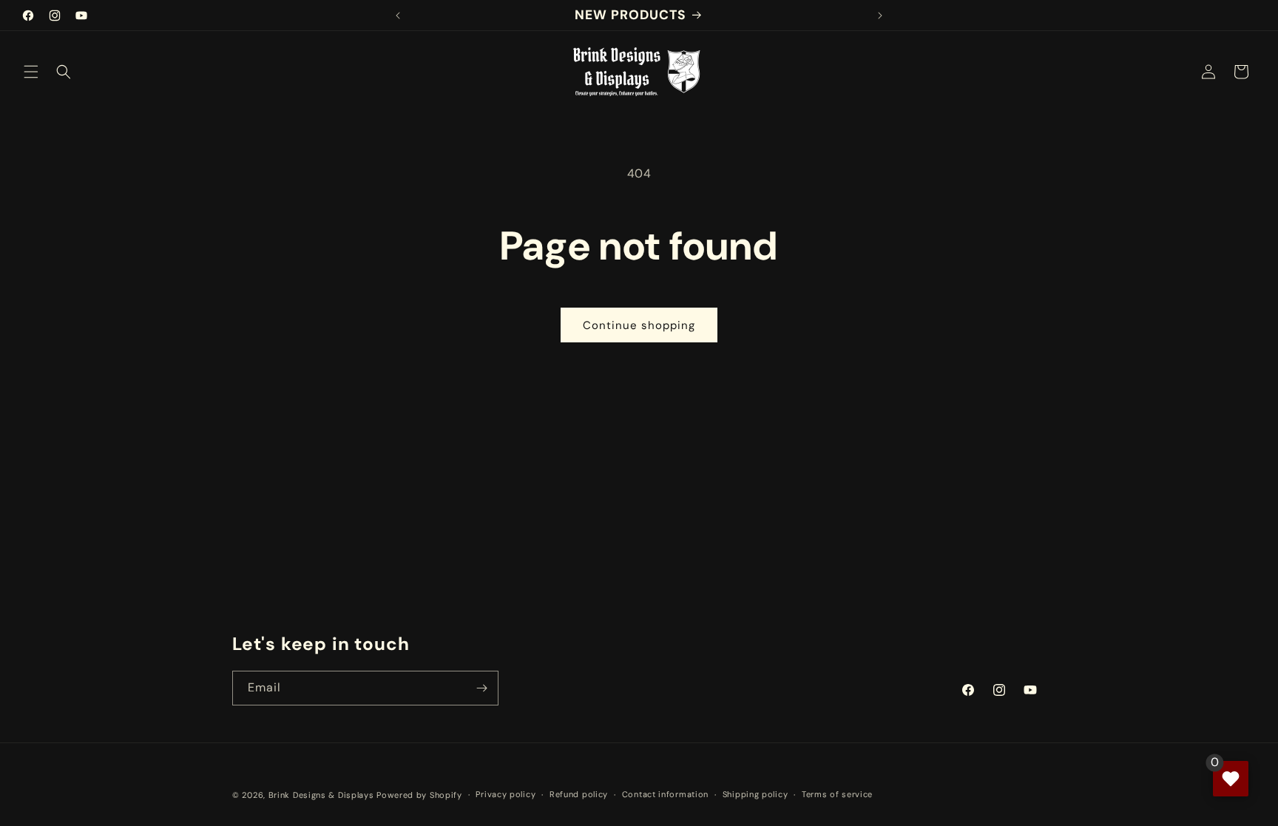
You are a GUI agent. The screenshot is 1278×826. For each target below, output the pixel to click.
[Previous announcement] (398, 15)
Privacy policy (505, 794)
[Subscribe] (481, 688)
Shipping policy (755, 794)
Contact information (665, 794)
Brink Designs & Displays (321, 795)
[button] (31, 71)
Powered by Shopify (419, 795)
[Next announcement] (880, 15)
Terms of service (837, 794)
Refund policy (579, 794)
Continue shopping (639, 325)
